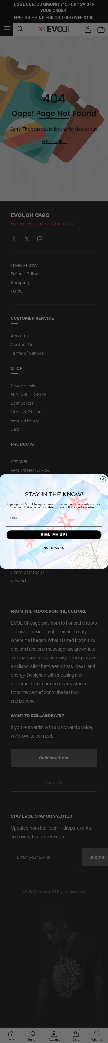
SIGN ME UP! (54, 535)
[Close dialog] (103, 478)
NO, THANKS (54, 547)
